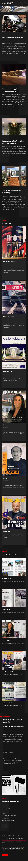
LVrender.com (9, 839)
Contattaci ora (6, 826)
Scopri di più (23, 849)
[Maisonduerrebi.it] (13, 3)
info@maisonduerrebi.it (8, 820)
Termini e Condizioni (12, 838)
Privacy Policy (21, 838)
